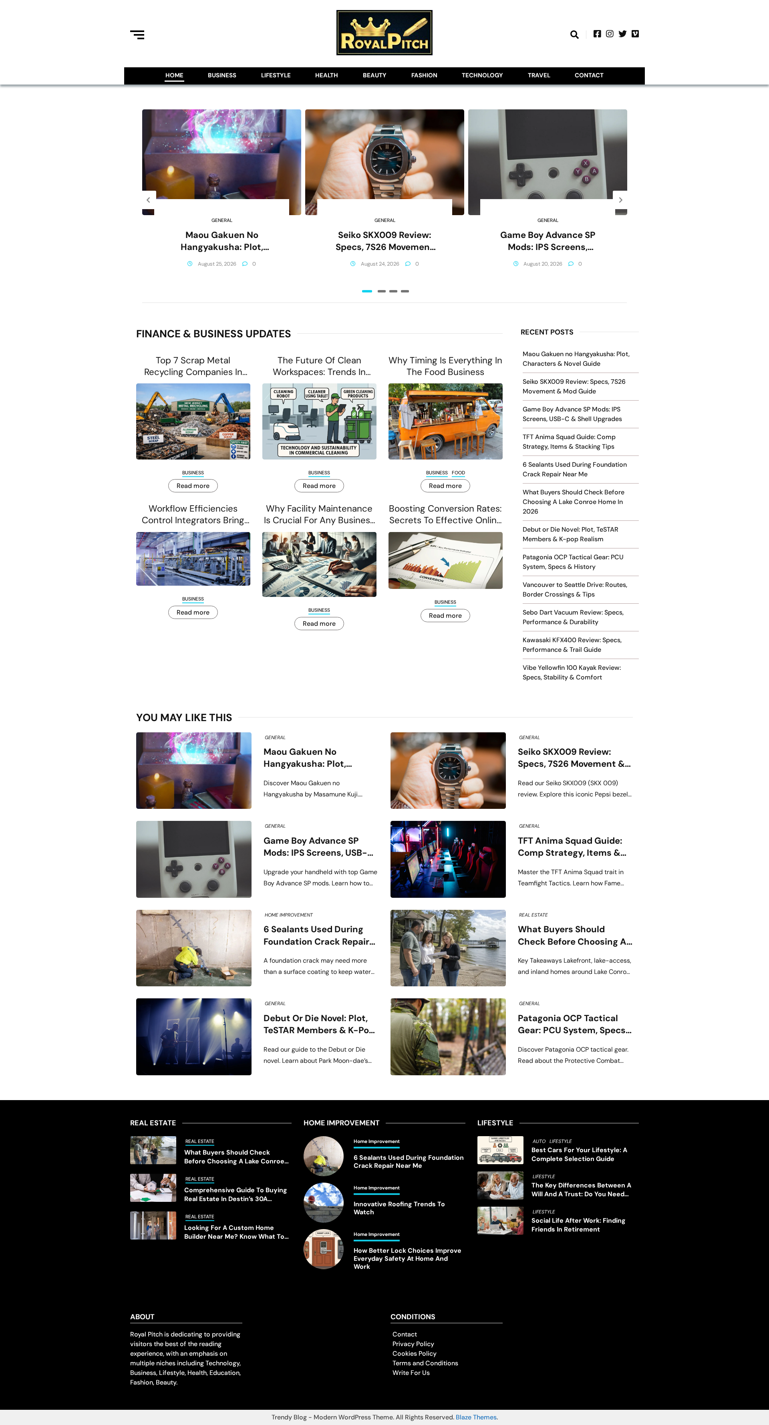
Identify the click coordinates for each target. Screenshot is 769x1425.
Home (174, 75)
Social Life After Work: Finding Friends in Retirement (578, 1225)
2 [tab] (382, 291)
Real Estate (533, 915)
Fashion (424, 75)
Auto (539, 1141)
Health (326, 75)
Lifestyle (276, 75)
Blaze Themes (476, 1417)
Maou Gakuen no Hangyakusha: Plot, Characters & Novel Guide (221, 241)
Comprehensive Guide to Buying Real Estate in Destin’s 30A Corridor (235, 1194)
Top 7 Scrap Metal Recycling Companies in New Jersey (193, 366)
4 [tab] (405, 291)
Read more (193, 486)
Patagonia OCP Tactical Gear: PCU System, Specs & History (572, 1024)
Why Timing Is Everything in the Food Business (445, 366)
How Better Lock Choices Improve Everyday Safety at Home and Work (407, 1259)
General (221, 220)
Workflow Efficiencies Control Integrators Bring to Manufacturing (193, 514)
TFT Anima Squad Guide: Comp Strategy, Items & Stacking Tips (570, 847)
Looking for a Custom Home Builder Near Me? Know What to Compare (234, 1232)
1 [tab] (367, 291)
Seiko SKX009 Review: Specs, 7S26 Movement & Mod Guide (385, 241)
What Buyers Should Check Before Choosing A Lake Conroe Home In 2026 (573, 502)
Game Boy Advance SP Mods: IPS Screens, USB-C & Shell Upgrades (547, 241)
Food (458, 473)
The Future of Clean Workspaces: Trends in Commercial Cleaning (319, 366)
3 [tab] (393, 291)
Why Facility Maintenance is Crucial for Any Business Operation (319, 514)
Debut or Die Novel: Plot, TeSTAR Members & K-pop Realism (319, 1024)
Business (222, 75)
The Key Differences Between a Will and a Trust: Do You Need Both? (581, 1190)
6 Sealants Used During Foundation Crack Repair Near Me (316, 935)
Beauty (375, 75)
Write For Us (411, 1373)
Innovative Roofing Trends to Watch (399, 1208)
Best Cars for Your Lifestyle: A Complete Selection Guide (579, 1154)
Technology (482, 75)
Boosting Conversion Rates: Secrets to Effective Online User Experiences (445, 514)
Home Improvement (289, 915)
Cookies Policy (415, 1353)
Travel (539, 75)
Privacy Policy (413, 1344)
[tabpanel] (221, 199)
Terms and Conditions (425, 1363)
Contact (589, 75)
